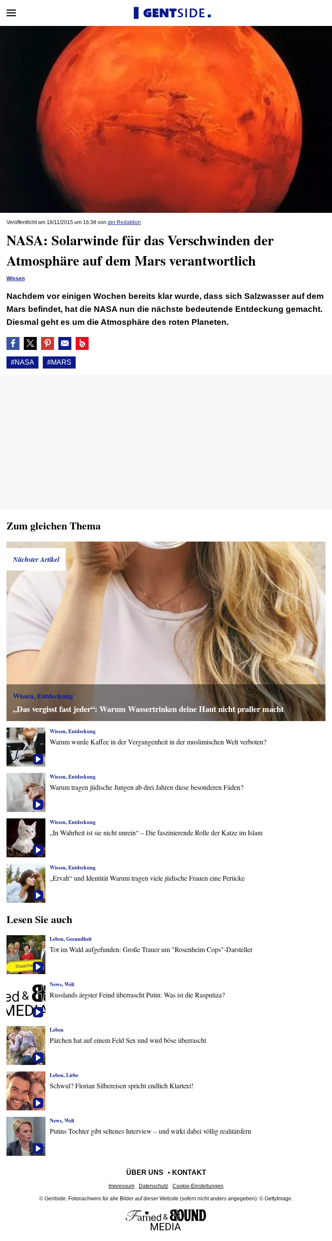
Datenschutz (153, 1186)
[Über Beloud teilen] (82, 343)
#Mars (59, 362)
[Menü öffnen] (11, 13)
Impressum (121, 1186)
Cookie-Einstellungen (197, 1186)
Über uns (144, 1172)
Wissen (15, 279)
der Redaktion (124, 222)
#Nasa (22, 362)
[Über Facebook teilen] (12, 343)
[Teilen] (47, 343)
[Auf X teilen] (30, 343)
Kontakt (189, 1172)
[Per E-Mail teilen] (64, 343)
